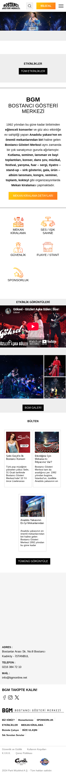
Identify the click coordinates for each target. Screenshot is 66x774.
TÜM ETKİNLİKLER (33, 71)
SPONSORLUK (18, 280)
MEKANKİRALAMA (18, 231)
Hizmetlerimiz (25, 720)
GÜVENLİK (18, 255)
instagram (10, 697)
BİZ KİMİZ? (8, 720)
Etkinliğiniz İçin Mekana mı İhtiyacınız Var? (43, 458)
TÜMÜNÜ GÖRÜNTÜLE (33, 561)
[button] (61, 6)
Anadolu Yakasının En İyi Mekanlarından (32, 521)
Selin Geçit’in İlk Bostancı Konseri (15, 457)
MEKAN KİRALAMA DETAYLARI (33, 195)
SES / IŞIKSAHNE (48, 231)
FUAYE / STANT (48, 255)
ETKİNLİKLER (10, 725)
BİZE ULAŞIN (29, 730)
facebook (4, 697)
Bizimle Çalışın (10, 730)
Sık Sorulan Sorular (13, 735)
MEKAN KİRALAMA (32, 725)
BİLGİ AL (46, 5)
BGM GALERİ (33, 407)
